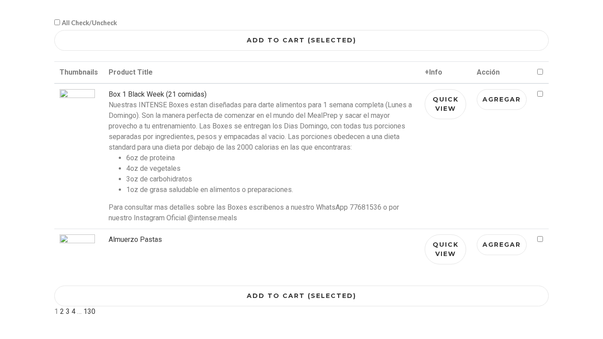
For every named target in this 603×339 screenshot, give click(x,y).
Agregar (501, 99)
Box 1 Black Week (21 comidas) (158, 94)
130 (89, 311)
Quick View (446, 104)
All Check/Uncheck (89, 22)
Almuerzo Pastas (135, 239)
